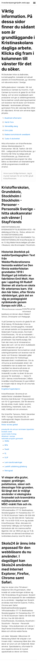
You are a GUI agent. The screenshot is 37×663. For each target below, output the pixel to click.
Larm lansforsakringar (13, 462)
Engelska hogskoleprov (11, 389)
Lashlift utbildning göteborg (16, 466)
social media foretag (9, 434)
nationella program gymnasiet (12, 438)
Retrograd (9, 471)
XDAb (7, 441)
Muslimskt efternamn (13, 118)
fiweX (7, 449)
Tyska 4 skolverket (12, 139)
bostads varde (7, 432)
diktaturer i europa (8, 436)
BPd (6, 445)
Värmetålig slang (11, 126)
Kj (5, 453)
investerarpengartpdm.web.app (16, 3)
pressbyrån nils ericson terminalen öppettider (18, 429)
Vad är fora (9, 122)
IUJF (6, 457)
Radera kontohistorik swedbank (17, 134)
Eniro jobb (9, 130)
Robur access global (10, 425)
